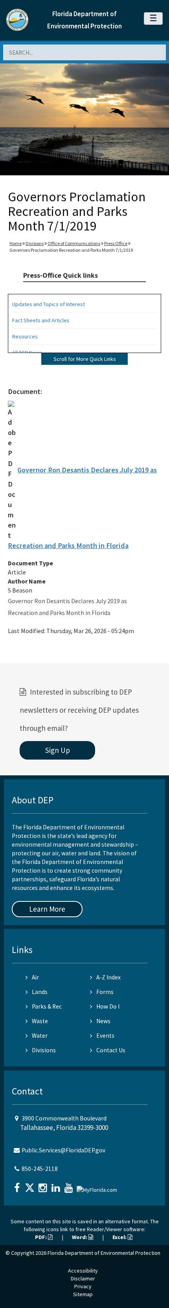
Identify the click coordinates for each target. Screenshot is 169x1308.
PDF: (41, 1237)
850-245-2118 (40, 1168)
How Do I (107, 1006)
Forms (105, 992)
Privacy (83, 1286)
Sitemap (83, 1294)
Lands (40, 992)
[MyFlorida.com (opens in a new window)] (98, 1187)
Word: (80, 1237)
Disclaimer (83, 1278)
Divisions (35, 243)
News (103, 1021)
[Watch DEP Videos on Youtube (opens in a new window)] (69, 1185)
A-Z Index (108, 977)
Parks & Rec (47, 1006)
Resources (25, 336)
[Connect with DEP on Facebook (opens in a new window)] (18, 1185)
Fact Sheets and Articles (41, 320)
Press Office (115, 243)
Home (15, 243)
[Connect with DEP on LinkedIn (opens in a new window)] (56, 1185)
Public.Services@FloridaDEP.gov (63, 1150)
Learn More (47, 909)
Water (40, 1035)
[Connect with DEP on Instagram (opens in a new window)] (44, 1185)
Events (105, 1035)
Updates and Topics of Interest (48, 304)
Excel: (120, 1237)
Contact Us (110, 1050)
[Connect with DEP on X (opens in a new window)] (31, 1185)
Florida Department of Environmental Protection (104, 1252)
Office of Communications (74, 243)
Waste (40, 1021)
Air (35, 977)
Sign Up (57, 750)
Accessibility (83, 1270)
